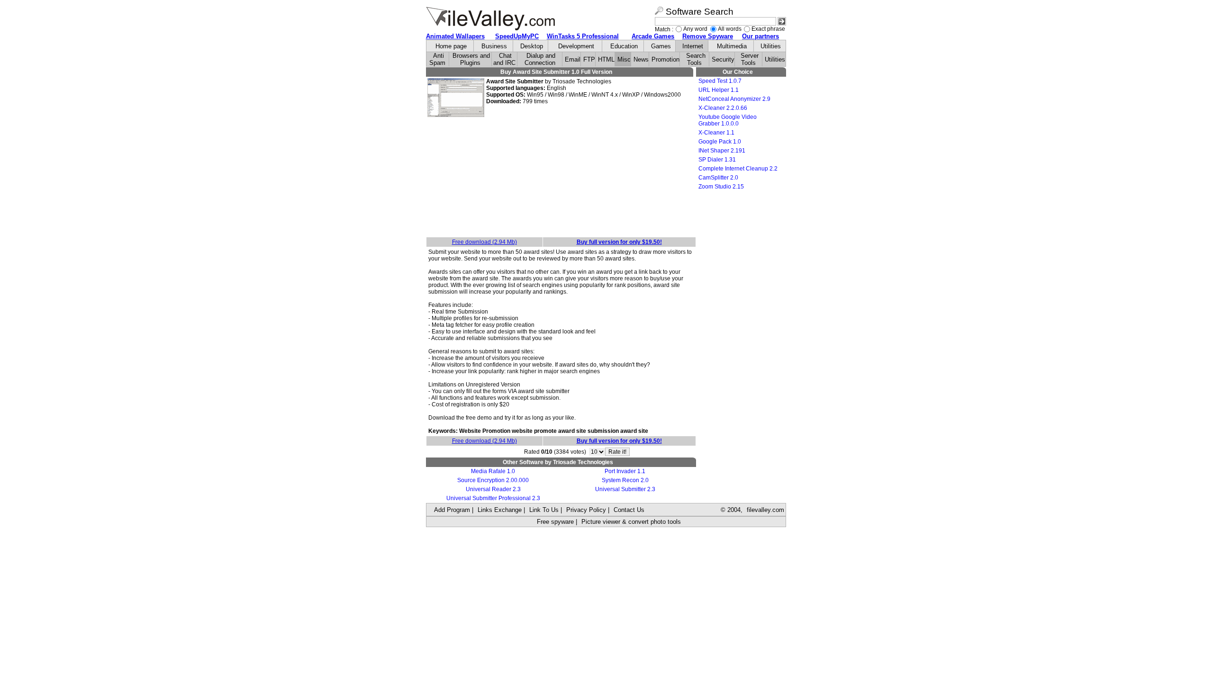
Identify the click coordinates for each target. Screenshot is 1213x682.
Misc (624, 59)
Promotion (665, 59)
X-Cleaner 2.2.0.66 (722, 108)
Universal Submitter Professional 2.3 (493, 498)
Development (576, 46)
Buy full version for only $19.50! (619, 242)
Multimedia (732, 46)
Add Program (452, 509)
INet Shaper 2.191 (721, 150)
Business (494, 46)
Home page (451, 46)
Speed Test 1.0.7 (720, 81)
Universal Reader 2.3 (493, 489)
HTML (606, 59)
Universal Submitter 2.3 (625, 489)
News (641, 59)
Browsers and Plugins (471, 59)
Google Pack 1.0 (719, 141)
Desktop (531, 46)
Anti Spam (437, 59)
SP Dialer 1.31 (717, 159)
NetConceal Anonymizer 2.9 (734, 99)
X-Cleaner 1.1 (716, 132)
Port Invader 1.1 (625, 471)
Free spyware (555, 521)
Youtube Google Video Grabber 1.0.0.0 (727, 120)
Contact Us (629, 509)
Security (723, 59)
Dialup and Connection (540, 59)
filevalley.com (765, 509)
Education (624, 46)
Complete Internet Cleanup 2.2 (738, 168)
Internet (692, 46)
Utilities (770, 46)
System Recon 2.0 (625, 480)
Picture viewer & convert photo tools (631, 521)
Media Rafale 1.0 (493, 471)
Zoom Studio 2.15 (721, 186)
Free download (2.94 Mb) (484, 242)
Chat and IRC (504, 59)
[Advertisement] (561, 177)
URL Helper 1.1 (718, 90)
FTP (589, 59)
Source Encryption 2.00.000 (493, 480)
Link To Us (544, 509)
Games (661, 46)
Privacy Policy (586, 509)
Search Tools (696, 59)
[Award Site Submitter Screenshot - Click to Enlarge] (455, 115)
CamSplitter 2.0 (718, 177)
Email (572, 59)
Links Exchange (500, 509)
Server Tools (750, 59)
